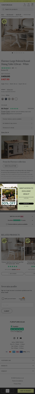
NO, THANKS (26, 206)
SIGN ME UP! (26, 203)
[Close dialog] (34, 185)
